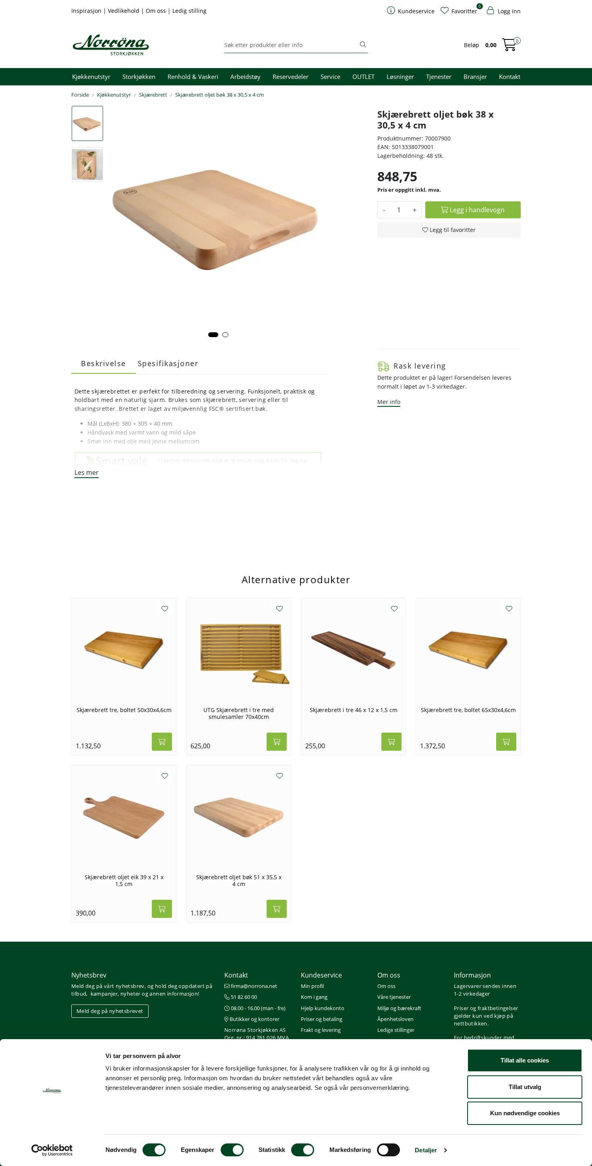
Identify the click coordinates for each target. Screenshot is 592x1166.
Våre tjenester (394, 996)
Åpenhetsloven (395, 1019)
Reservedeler (290, 76)
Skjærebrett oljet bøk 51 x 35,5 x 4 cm (239, 881)
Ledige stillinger (395, 1029)
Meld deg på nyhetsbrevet (110, 1011)
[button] (213, 334)
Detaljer (426, 1150)
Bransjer (475, 76)
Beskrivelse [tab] (103, 363)
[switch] (232, 1149)
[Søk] (363, 45)
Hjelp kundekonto (322, 1008)
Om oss (157, 10)
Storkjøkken (138, 76)
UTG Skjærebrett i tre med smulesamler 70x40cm (238, 713)
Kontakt (509, 76)
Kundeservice (321, 975)
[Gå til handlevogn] (509, 47)
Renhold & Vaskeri (193, 76)
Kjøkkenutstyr (91, 76)
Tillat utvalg (525, 1086)
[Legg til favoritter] (165, 608)
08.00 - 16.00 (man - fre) (258, 1008)
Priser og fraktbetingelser (486, 1008)
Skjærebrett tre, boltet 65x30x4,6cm (468, 710)
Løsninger (400, 76)
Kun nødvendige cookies (525, 1113)
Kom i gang (314, 996)
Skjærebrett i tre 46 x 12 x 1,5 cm (353, 710)
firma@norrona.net (253, 986)
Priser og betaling (321, 1019)
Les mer (87, 472)
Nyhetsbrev (88, 975)
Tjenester (438, 76)
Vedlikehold (124, 10)
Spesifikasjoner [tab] (168, 363)
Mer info (388, 402)
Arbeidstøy (245, 76)
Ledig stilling (189, 10)
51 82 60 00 (243, 996)
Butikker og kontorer (253, 1019)
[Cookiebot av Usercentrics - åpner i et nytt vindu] (52, 1150)
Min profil (312, 986)
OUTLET (363, 76)
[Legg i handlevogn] (162, 742)
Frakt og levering (321, 1029)
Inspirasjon (87, 10)
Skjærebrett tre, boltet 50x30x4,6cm (124, 710)
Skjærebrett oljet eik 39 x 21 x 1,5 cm (124, 881)
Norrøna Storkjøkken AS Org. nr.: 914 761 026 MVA (256, 1033)
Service (330, 76)
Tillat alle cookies (525, 1060)
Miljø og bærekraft (399, 1008)
